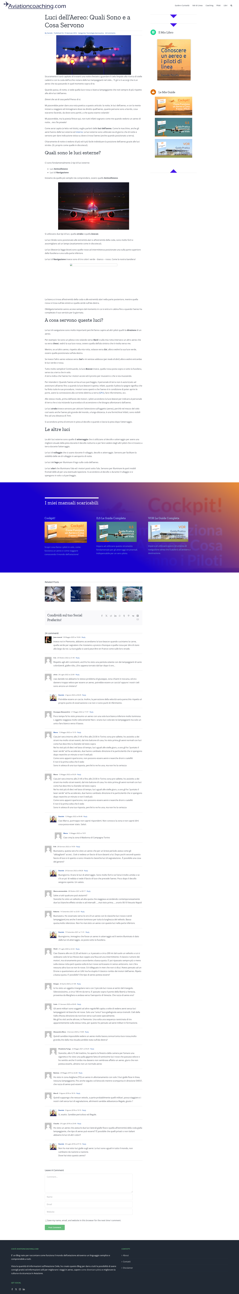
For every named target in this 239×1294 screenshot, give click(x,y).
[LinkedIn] (115, 616)
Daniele (50, 33)
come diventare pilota (91, 1269)
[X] (106, 616)
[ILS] (118, 543)
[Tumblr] (124, 616)
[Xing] (137, 616)
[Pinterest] (128, 616)
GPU (101, 392)
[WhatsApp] (120, 616)
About (126, 1255)
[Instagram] (20, 1289)
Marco (55, 732)
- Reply (82, 637)
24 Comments (110, 33)
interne (79, 132)
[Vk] (133, 616)
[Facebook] (102, 616)
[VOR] (170, 543)
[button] (231, 5)
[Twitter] (16, 1289)
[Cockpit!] (67, 543)
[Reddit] (111, 616)
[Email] (137, 619)
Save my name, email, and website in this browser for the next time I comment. (84, 1220)
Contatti (127, 1261)
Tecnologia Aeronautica (95, 33)
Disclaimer (128, 1267)
